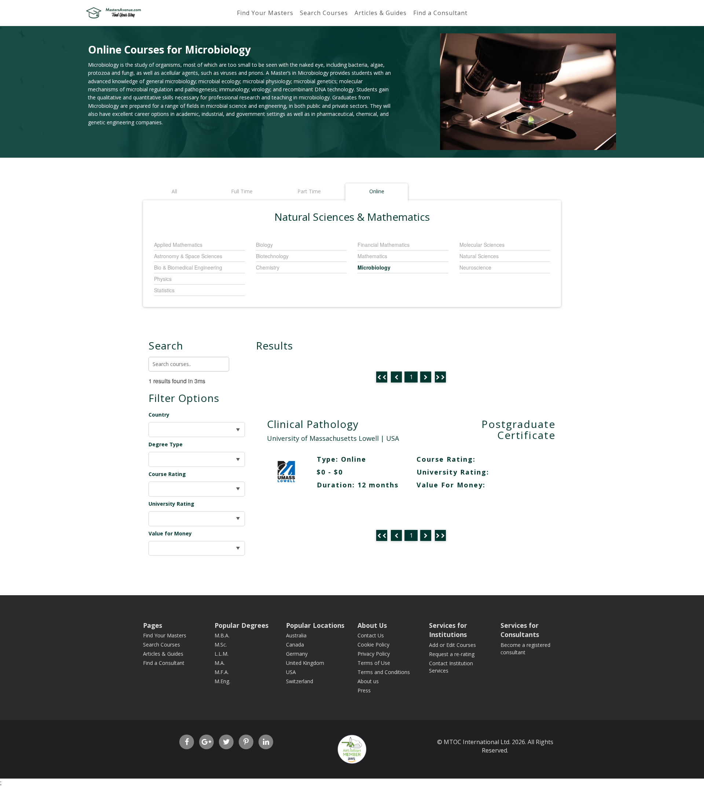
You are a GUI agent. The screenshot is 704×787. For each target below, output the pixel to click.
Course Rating (167, 474)
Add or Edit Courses (452, 644)
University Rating (171, 503)
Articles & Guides (381, 13)
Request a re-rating (451, 654)
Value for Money (170, 533)
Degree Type (165, 444)
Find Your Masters (265, 13)
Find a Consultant (440, 13)
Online (376, 191)
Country (158, 414)
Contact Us (371, 635)
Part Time (309, 191)
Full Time (242, 191)
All (174, 191)
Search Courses (324, 13)
